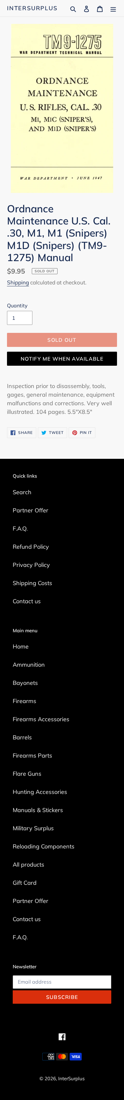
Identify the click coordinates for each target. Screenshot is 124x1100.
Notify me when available (62, 359)
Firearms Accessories (41, 719)
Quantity (17, 305)
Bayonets (25, 682)
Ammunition (29, 664)
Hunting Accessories (40, 792)
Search (22, 492)
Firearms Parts (32, 755)
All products (28, 864)
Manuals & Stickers (38, 810)
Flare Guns (27, 773)
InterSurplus (32, 8)
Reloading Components (43, 846)
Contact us (27, 601)
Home (21, 646)
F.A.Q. (20, 528)
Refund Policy (31, 546)
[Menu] (113, 8)
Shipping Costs (32, 583)
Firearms (24, 701)
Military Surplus (33, 828)
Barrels (22, 737)
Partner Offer (30, 510)
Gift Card (25, 882)
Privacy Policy (31, 564)
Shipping (18, 282)
